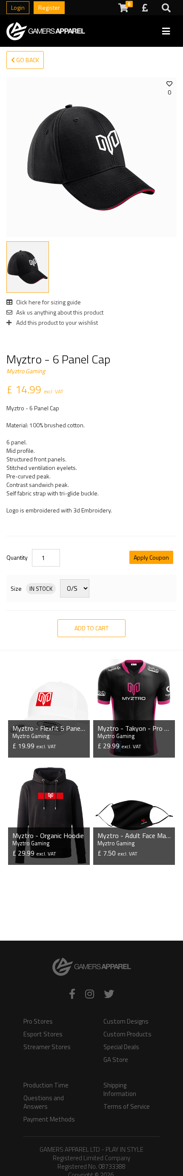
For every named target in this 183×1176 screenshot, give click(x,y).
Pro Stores (38, 1021)
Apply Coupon (151, 557)
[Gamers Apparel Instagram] (89, 993)
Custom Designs (126, 1021)
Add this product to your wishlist (56, 322)
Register (49, 7)
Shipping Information (119, 1089)
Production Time (46, 1085)
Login (18, 7)
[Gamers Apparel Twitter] (109, 993)
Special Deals (121, 1047)
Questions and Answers (43, 1102)
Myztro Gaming (25, 370)
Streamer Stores (47, 1047)
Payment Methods (49, 1119)
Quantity (17, 557)
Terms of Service (126, 1106)
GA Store (115, 1060)
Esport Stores (43, 1034)
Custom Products (127, 1034)
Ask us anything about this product (59, 312)
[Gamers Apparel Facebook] (72, 993)
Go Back (27, 59)
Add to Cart (91, 628)
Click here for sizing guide (48, 302)
